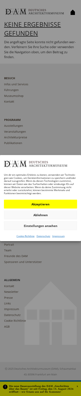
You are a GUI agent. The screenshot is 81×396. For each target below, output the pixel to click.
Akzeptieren (40, 204)
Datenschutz (43, 236)
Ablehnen (40, 215)
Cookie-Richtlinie (26, 236)
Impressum (58, 236)
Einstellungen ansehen (40, 226)
